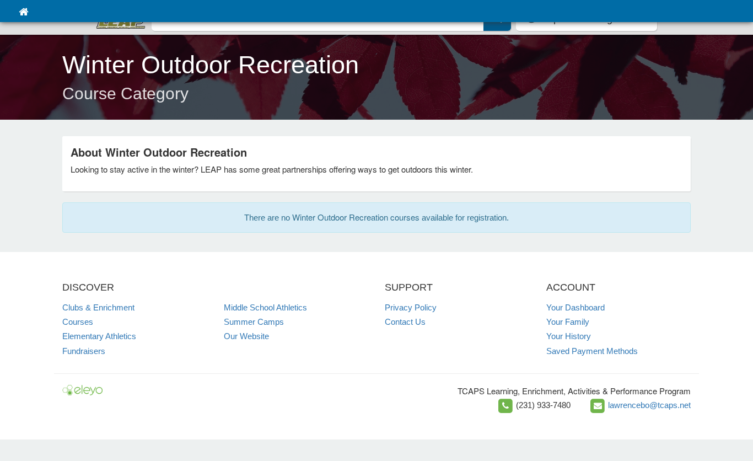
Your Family (567, 321)
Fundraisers (83, 351)
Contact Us (405, 321)
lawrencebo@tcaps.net (649, 405)
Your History (568, 336)
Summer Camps (254, 321)
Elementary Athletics (99, 336)
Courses (77, 321)
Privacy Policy (411, 307)
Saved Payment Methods (592, 351)
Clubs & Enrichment (98, 307)
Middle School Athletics (265, 307)
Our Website (246, 336)
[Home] (23, 11)
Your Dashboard (575, 307)
